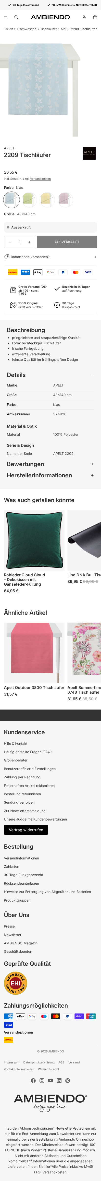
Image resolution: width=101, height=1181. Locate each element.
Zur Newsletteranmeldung (25, 811)
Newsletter (12, 935)
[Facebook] (33, 1081)
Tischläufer (48, 29)
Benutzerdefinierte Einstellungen (30, 769)
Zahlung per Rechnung (22, 777)
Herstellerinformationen (39, 475)
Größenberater (15, 760)
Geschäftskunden (18, 951)
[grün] (29, 199)
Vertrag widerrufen (26, 829)
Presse (9, 926)
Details (16, 374)
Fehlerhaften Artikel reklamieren (29, 785)
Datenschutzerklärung (38, 1062)
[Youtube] (50, 1081)
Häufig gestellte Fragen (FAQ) (28, 752)
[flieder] (65, 199)
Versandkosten (40, 179)
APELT (9, 148)
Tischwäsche (27, 29)
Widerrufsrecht (48, 1069)
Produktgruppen (17, 900)
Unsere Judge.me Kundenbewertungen (35, 819)
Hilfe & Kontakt (15, 743)
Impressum (11, 1062)
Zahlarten (11, 866)
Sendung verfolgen (19, 802)
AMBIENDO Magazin (21, 943)
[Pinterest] (68, 1081)
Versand (74, 1062)
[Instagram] (42, 1081)
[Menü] (5, 17)
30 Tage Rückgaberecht (23, 875)
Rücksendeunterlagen (21, 883)
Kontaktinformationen (19, 1069)
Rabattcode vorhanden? (30, 257)
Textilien (7, 29)
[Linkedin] (59, 1081)
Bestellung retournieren (22, 794)
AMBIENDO (56, 1051)
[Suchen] (16, 17)
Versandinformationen (21, 858)
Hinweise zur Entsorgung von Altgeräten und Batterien (47, 892)
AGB (61, 1062)
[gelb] (47, 199)
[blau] (11, 199)
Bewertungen (25, 464)
